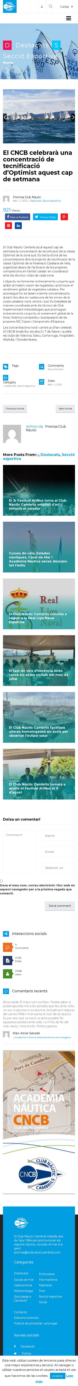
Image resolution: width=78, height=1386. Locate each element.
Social (43, 1302)
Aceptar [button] (57, 1375)
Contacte (20, 1312)
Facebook (27, 1346)
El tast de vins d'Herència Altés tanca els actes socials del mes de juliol (38, 675)
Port (42, 1291)
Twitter (26, 1353)
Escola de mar (24, 1279)
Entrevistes (47, 1274)
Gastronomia (23, 1285)
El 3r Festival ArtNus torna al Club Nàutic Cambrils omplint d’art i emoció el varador (37, 504)
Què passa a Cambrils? (22, 1298)
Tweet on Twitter (47, 217)
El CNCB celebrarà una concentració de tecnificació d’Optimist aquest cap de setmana (38, 166)
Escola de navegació (59, 1037)
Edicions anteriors (26, 1318)
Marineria (45, 1285)
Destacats (32, 45)
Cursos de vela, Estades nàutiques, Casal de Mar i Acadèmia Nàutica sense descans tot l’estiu (38, 559)
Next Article (65, 408)
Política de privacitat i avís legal (35, 1323)
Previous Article (15, 408)
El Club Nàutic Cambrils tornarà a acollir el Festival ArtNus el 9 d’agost (37, 788)
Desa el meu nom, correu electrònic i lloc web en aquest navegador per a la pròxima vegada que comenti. (37, 889)
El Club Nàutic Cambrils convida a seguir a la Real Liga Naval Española (38, 618)
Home (8, 63)
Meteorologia (23, 1291)
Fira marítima (48, 1279)
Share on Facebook (19, 217)
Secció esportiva (30, 56)
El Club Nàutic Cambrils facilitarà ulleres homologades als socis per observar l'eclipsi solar (38, 732)
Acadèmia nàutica (25, 1037)
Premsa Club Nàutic (27, 197)
